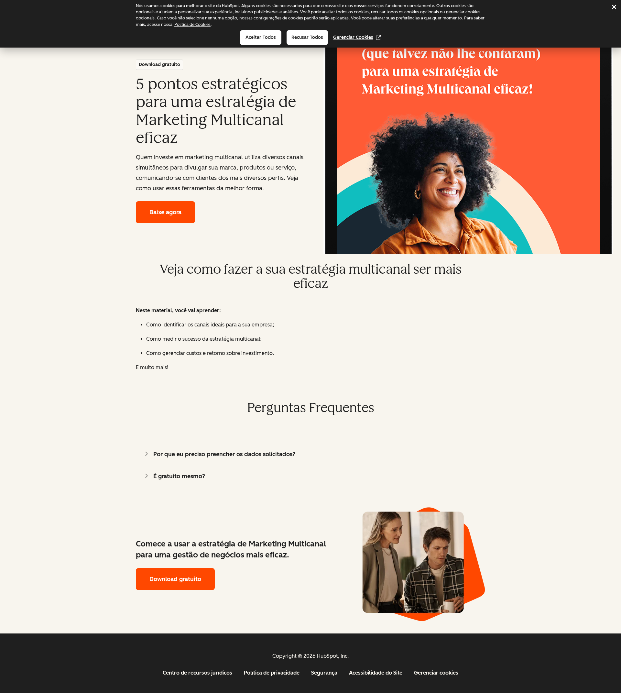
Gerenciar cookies (353, 37)
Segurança (324, 673)
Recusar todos (307, 37)
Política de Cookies (192, 24)
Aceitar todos (260, 37)
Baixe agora (165, 212)
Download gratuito (175, 579)
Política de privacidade (272, 673)
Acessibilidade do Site (375, 673)
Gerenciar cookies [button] (436, 673)
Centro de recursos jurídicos (197, 673)
